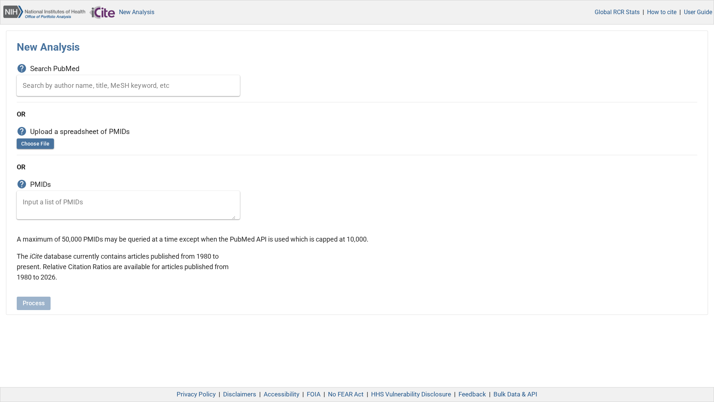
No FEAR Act (346, 394)
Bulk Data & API (515, 394)
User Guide (698, 12)
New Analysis (136, 12)
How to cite (661, 12)
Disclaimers (239, 394)
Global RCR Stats (617, 12)
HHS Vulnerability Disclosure (411, 394)
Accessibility (281, 394)
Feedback (472, 394)
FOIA (314, 394)
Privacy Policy (196, 394)
